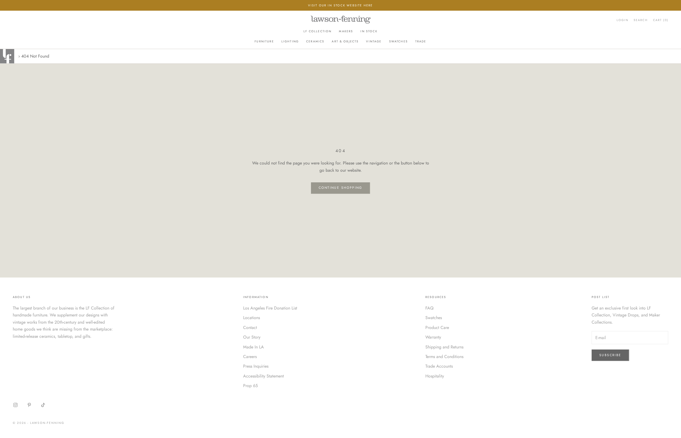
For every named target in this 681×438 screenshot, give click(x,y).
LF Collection (317, 31)
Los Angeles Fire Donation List (270, 308)
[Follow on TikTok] (43, 405)
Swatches (398, 41)
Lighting (290, 41)
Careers (250, 356)
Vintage (373, 41)
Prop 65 (250, 386)
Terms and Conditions (444, 356)
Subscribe (610, 355)
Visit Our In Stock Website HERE (340, 5)
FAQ (429, 308)
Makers (346, 31)
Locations (251, 318)
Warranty (433, 337)
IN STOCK (368, 31)
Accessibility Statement (263, 376)
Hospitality (434, 376)
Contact (250, 327)
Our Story (251, 337)
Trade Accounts (439, 366)
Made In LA (253, 347)
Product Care (437, 327)
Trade (420, 41)
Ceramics (315, 41)
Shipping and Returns (444, 347)
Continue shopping (340, 187)
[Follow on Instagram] (15, 405)
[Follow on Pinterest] (29, 405)
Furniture (264, 41)
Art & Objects (345, 41)
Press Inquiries (255, 366)
